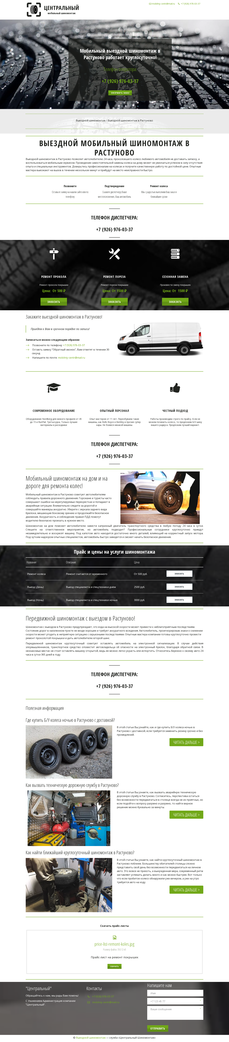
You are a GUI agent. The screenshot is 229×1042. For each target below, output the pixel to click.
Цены (152, 12)
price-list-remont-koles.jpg (114, 944)
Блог (190, 12)
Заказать (53, 302)
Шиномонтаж (126, 12)
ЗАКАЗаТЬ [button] (179, 599)
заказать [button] (179, 573)
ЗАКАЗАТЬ (114, 302)
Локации (178, 12)
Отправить (157, 1028)
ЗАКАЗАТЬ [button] (179, 586)
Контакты (164, 12)
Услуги (142, 12)
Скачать (114, 966)
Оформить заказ (120, 92)
